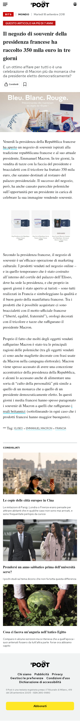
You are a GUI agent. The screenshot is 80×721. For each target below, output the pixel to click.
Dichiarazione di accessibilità (40, 682)
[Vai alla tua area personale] (75, 4)
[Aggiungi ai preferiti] (25, 84)
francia (60, 428)
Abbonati (40, 706)
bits (8, 14)
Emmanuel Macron (39, 428)
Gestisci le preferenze (26, 678)
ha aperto (10, 147)
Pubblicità (41, 674)
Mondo (23, 14)
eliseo (18, 428)
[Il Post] (40, 4)
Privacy (57, 674)
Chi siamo (24, 674)
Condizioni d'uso (58, 678)
